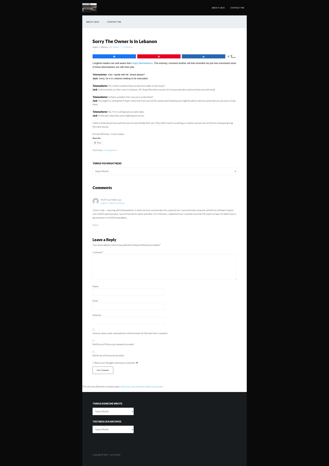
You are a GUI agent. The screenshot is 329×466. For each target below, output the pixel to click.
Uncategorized (110, 150)
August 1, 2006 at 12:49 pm (113, 203)
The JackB (102, 7)
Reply (95, 224)
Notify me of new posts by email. (108, 355)
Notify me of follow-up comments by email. (113, 344)
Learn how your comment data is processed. (141, 386)
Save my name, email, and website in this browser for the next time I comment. (130, 333)
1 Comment (127, 47)
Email (95, 300)
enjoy (135, 63)
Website (97, 315)
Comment (98, 252)
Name (95, 286)
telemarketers (146, 63)
